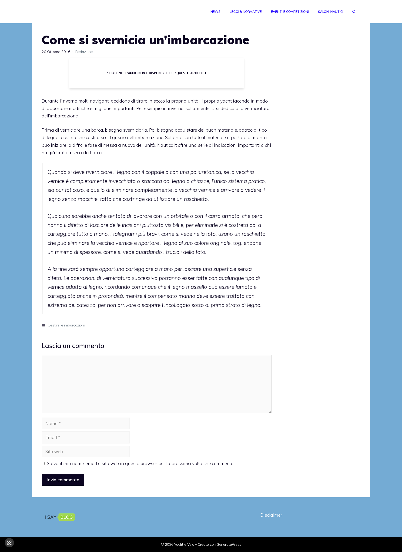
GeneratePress (229, 544)
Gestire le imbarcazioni (66, 325)
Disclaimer (271, 515)
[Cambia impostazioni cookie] (9, 542)
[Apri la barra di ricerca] (354, 12)
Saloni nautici (330, 12)
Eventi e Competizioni (290, 12)
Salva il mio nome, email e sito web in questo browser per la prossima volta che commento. (140, 463)
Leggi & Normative (246, 12)
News (216, 12)
